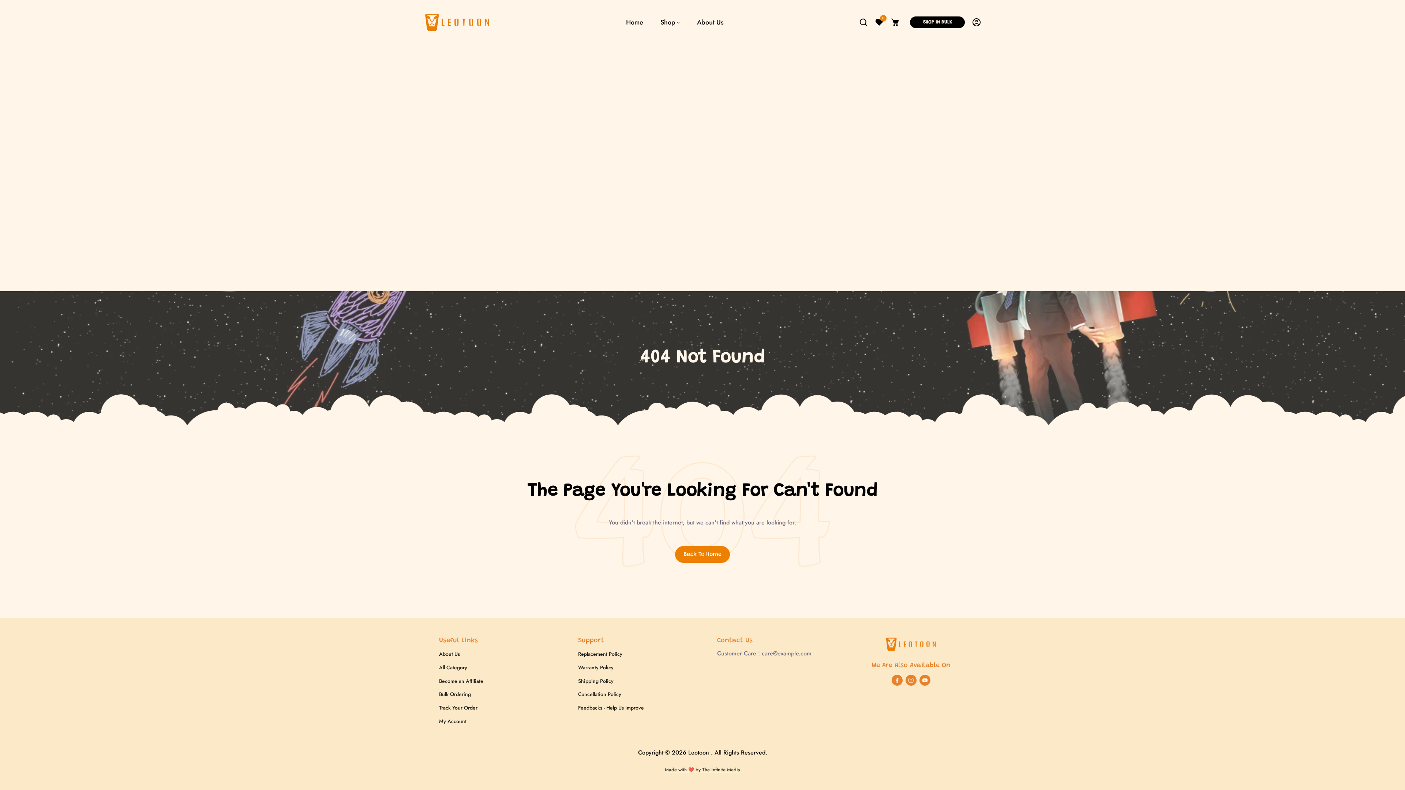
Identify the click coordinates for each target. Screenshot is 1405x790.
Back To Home (702, 554)
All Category (453, 667)
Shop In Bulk (937, 22)
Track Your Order (458, 707)
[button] (863, 22)
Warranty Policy (596, 667)
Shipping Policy (596, 681)
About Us (449, 654)
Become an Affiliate (461, 681)
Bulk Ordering (455, 694)
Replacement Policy (600, 654)
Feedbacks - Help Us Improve (611, 707)
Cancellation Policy (599, 694)
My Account (453, 721)
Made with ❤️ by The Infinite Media (702, 769)
